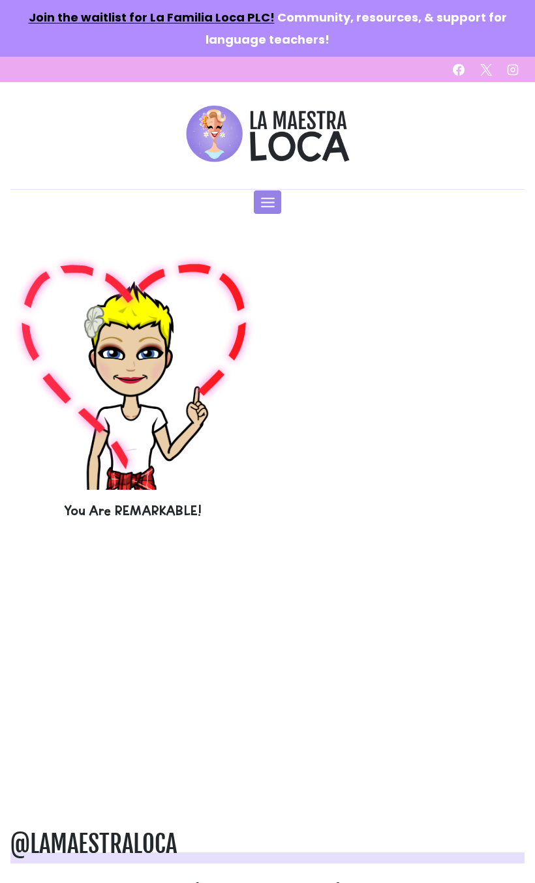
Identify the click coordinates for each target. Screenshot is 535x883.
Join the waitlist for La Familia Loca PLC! (152, 17)
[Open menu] (267, 202)
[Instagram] (513, 70)
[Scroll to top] (503, 832)
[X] (486, 70)
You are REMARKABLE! (132, 510)
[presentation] (132, 368)
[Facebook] (458, 70)
